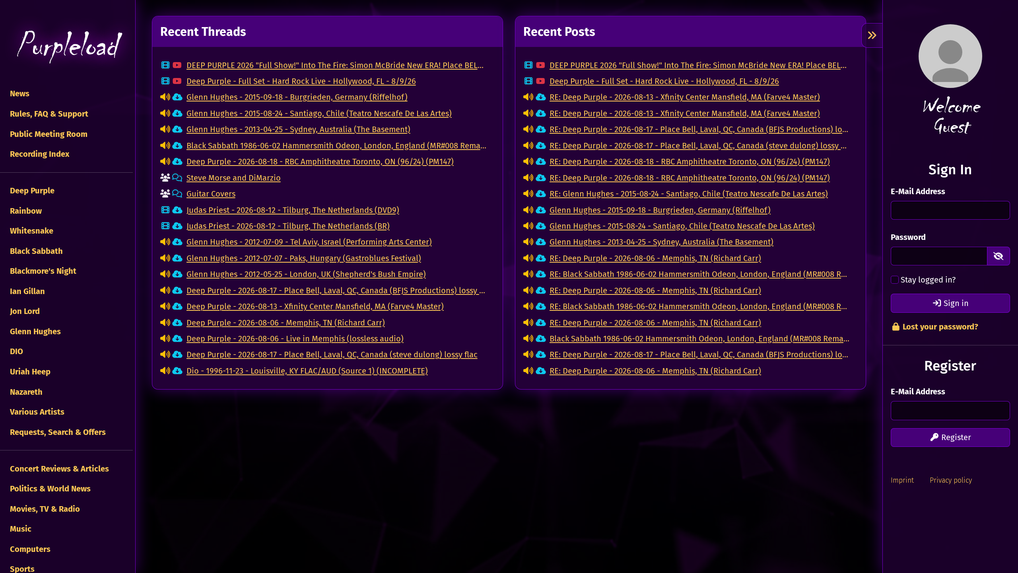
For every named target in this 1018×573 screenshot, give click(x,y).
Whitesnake (30, 231)
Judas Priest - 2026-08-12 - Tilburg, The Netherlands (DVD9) (293, 210)
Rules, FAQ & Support (48, 114)
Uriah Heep (29, 371)
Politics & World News (49, 488)
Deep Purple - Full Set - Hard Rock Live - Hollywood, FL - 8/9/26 (301, 81)
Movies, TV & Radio (44, 509)
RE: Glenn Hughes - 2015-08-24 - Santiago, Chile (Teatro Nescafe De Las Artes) (689, 194)
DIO (15, 351)
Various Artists (36, 412)
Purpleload (66, 46)
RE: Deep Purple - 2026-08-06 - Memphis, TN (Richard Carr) (655, 258)
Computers (29, 549)
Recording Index (38, 154)
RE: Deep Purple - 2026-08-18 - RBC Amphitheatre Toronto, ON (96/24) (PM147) (690, 161)
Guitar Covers (211, 194)
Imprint (902, 480)
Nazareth (25, 392)
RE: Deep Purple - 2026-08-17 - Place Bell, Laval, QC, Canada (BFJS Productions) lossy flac (700, 129)
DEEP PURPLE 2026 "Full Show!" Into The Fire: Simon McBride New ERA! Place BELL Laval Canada (337, 65)
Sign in (955, 303)
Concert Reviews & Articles (58, 469)
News (18, 93)
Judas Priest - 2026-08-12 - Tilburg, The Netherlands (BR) (288, 226)
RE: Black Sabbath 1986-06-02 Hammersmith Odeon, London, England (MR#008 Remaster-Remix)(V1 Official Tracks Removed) (700, 274)
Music (19, 529)
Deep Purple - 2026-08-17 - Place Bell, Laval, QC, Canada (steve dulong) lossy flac (332, 354)
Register (955, 437)
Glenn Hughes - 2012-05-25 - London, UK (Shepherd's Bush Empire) (306, 274)
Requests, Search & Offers (57, 432)
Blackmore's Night (42, 271)
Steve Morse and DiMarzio (234, 178)
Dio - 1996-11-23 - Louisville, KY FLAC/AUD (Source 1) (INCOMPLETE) (307, 371)
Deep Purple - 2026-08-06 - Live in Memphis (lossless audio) (295, 338)
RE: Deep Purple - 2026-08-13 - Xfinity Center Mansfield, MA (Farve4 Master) (685, 97)
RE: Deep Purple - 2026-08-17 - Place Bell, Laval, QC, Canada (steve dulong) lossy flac (700, 145)
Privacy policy (951, 480)
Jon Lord (24, 311)
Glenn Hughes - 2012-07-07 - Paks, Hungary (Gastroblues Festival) (304, 258)
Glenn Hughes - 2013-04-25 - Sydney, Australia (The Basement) (298, 129)
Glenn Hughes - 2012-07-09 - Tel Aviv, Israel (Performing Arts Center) (309, 242)
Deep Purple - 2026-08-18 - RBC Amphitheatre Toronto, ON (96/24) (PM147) (320, 161)
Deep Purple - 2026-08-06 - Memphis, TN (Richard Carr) (286, 322)
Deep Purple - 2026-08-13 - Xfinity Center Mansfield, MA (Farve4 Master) (315, 306)
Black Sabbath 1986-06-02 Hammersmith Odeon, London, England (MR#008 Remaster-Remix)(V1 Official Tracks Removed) (337, 145)
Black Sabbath (35, 251)
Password (908, 237)
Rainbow (25, 211)
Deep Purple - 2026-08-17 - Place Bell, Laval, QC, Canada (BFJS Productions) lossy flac (337, 290)
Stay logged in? (928, 280)
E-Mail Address (918, 191)
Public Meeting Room (47, 134)
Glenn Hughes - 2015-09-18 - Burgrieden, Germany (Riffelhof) (297, 97)
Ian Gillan (26, 291)
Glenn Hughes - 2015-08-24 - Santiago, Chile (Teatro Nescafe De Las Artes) (319, 113)
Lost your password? (939, 326)
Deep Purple (31, 190)
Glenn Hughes (34, 331)
